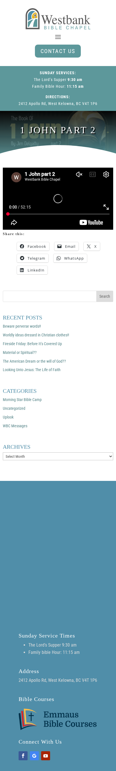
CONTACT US (58, 51)
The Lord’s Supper (50, 79)
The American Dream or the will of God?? (34, 361)
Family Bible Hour (48, 86)
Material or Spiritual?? (20, 352)
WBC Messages (15, 426)
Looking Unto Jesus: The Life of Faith (32, 369)
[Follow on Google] (34, 755)
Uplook (8, 417)
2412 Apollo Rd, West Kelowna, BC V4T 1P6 (58, 103)
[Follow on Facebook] (23, 755)
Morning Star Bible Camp (22, 399)
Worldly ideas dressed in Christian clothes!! (36, 335)
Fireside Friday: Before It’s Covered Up (32, 343)
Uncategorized (14, 408)
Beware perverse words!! (22, 326)
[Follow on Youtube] (45, 755)
